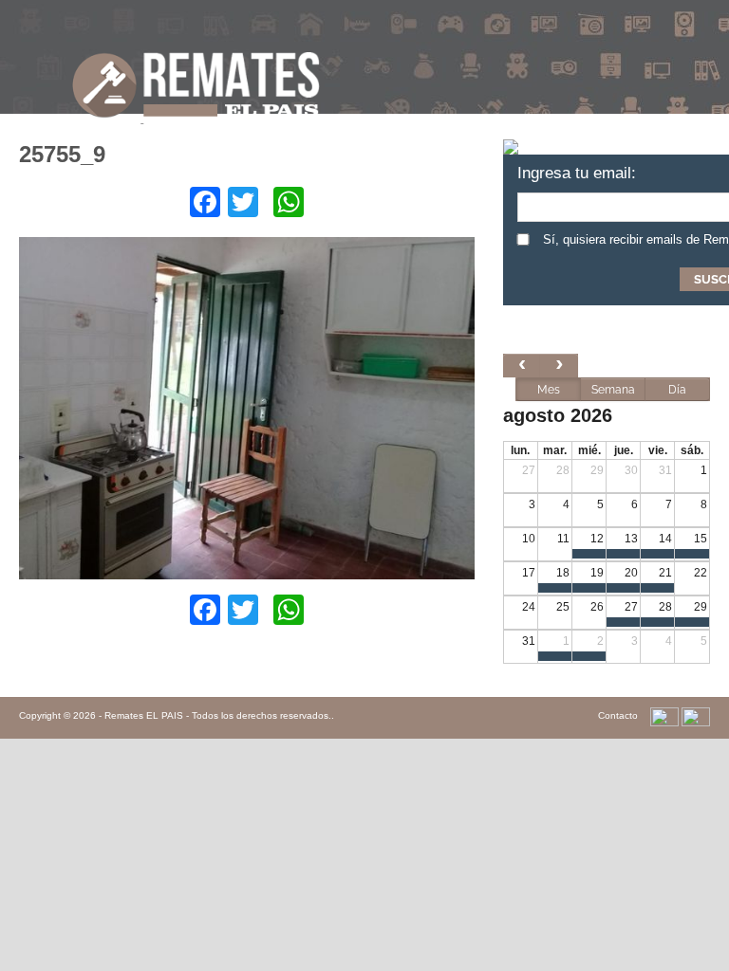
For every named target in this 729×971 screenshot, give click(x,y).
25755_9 (62, 154)
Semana (613, 389)
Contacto (618, 715)
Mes (548, 389)
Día (677, 389)
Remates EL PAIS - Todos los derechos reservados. (217, 715)
